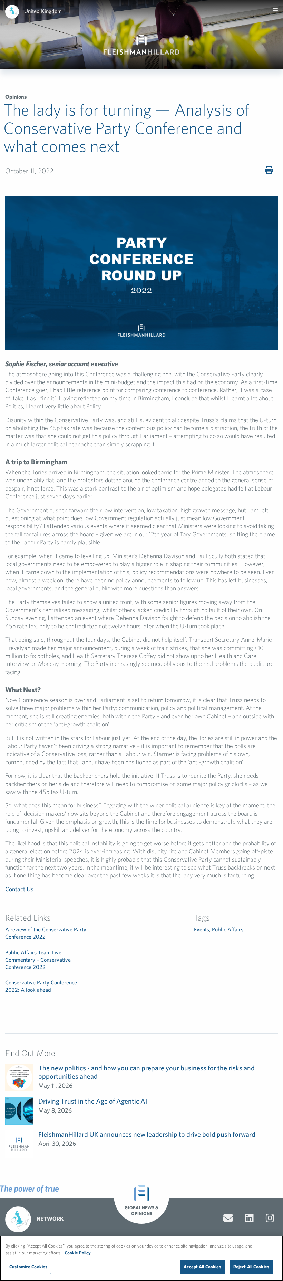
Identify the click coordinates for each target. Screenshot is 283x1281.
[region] (141, 1258)
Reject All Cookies (251, 1266)
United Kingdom (43, 11)
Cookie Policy (78, 1252)
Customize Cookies (28, 1266)
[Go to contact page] (228, 1218)
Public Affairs (227, 929)
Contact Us (19, 889)
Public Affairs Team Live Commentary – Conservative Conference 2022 (38, 959)
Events (201, 929)
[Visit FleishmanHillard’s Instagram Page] (270, 1218)
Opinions (16, 97)
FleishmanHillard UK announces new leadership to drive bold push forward (146, 1134)
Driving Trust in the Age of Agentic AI (92, 1101)
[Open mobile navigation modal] (275, 10)
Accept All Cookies (202, 1266)
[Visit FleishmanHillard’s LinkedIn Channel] (249, 1218)
